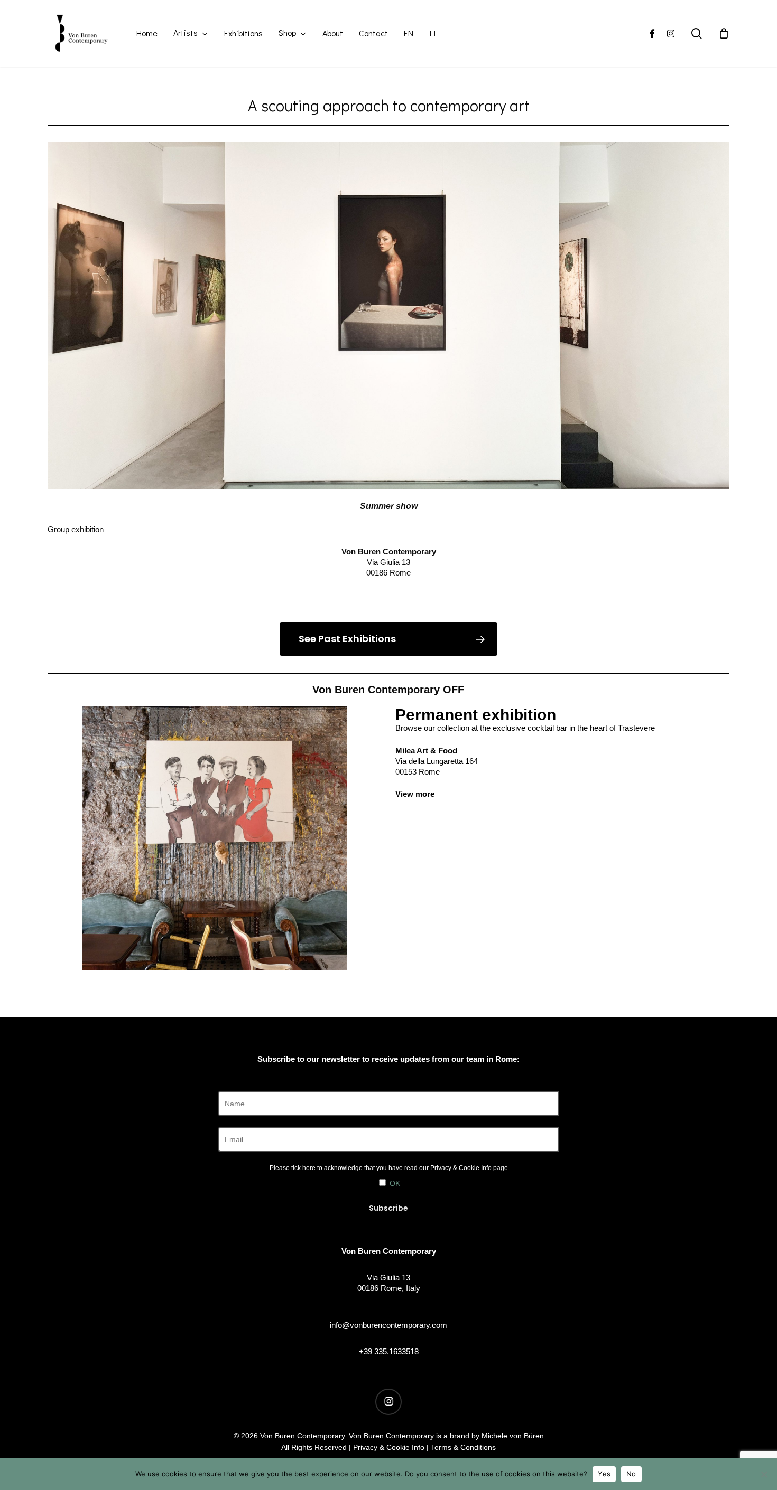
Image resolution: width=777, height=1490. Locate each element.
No (631, 1473)
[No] (763, 1474)
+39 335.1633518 (389, 1351)
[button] (388, 639)
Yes (604, 1473)
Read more (388, 595)
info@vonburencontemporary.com (388, 1325)
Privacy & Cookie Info (461, 1168)
